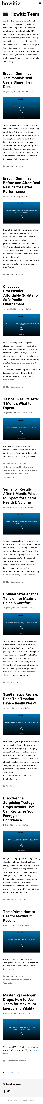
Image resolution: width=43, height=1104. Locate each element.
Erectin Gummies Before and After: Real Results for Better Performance (21, 185)
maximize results (14, 980)
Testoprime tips (10, 983)
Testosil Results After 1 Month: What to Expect (21, 404)
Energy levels (12, 467)
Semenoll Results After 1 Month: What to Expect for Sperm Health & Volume (20, 496)
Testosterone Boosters (16, 463)
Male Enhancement (14, 166)
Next (18, 1072)
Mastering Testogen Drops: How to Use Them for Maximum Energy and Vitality (19, 1002)
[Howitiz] (11, 3)
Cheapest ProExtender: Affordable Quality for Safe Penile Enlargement (21, 295)
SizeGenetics (12, 682)
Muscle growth (26, 467)
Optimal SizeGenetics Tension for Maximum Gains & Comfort (21, 599)
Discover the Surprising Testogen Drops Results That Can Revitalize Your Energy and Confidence (20, 809)
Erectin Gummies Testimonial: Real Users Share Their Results (18, 80)
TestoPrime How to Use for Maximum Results (19, 916)
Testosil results (31, 470)
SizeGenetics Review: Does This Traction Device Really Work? (20, 699)
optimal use (28, 980)
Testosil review (10, 474)
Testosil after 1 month (13, 470)
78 (12, 1072)
